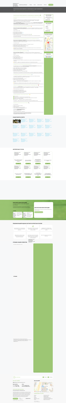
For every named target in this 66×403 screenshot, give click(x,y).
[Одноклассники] (47, 56)
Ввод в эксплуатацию (47, 399)
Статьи (35, 399)
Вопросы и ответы (36, 398)
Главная (35, 395)
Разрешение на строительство (48, 398)
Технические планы (46, 395)
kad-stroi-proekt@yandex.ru (21, 109)
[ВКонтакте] (46, 56)
